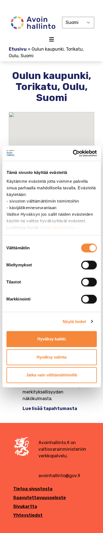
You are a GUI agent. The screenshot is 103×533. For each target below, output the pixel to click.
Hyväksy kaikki (51, 339)
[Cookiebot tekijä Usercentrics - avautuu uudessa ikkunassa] (73, 153)
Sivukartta (25, 506)
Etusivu (18, 49)
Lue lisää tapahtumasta (50, 408)
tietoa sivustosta (57, 227)
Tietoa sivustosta (32, 488)
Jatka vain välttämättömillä (51, 375)
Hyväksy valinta (51, 357)
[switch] (89, 265)
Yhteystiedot (28, 515)
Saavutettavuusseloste (39, 497)
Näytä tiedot (74, 321)
